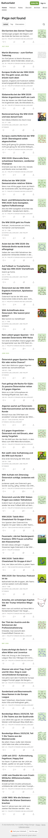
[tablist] (14, 24)
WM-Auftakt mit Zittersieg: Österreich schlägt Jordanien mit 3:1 (18, 478)
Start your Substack (19, 831)
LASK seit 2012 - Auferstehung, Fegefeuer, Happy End (17, 757)
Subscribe (34, 3)
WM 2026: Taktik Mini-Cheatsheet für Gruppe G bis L (17, 518)
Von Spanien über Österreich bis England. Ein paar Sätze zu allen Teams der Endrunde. (17, 523)
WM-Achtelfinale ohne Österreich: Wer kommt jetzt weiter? (16, 313)
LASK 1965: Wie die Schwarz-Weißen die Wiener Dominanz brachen (16, 800)
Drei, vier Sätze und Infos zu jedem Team (18, 564)
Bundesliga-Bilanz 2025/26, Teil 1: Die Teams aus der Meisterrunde (17, 736)
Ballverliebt (28, 39)
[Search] (43, 24)
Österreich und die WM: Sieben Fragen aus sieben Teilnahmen (17, 498)
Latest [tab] (5, 24)
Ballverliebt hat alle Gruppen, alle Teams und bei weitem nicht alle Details (18, 582)
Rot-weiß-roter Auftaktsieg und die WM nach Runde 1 (17, 454)
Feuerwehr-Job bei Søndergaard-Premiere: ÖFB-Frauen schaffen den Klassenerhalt (18, 539)
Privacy (38, 825)
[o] (42, 117)
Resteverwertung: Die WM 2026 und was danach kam (17, 115)
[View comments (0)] (14, 41)
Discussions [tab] (19, 24)
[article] (24, 36)
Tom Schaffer (13, 419)
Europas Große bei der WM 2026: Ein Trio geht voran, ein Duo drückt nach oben (18, 75)
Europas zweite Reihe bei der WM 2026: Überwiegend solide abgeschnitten (18, 139)
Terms (43, 825)
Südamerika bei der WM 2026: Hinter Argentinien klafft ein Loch (18, 95)
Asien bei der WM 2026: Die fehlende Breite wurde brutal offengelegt (16, 246)
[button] (4, 7)
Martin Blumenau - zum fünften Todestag (17, 54)
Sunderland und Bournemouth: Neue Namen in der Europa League (17, 694)
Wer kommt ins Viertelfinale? (13, 319)
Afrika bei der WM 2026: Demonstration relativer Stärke (17, 181)
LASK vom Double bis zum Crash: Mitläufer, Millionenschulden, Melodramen (18, 778)
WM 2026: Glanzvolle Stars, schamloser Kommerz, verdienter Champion (18, 161)
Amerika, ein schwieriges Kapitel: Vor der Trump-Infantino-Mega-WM (18, 603)
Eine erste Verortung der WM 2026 (16, 459)
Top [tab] (11, 24)
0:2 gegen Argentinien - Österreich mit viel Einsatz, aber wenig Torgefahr (17, 433)
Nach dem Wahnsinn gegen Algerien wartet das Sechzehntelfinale (16, 366)
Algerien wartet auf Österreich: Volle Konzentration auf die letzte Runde (18, 409)
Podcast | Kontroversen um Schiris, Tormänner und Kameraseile (16, 226)
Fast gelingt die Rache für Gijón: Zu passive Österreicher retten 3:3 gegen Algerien (17, 386)
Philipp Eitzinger (14, 39)
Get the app (33, 831)
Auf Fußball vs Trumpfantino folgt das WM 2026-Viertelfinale (18, 267)
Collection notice (24, 827)
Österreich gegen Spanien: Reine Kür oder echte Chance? (18, 360)
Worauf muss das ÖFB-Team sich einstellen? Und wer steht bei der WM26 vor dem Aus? (18, 415)
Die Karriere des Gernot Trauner (17, 31)
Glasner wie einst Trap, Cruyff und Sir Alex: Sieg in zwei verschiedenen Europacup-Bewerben (16, 672)
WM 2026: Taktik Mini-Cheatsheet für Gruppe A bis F (17, 559)
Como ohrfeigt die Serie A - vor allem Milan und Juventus (17, 651)
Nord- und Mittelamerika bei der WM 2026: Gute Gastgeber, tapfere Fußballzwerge (17, 203)
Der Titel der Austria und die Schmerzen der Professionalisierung (15, 625)
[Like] (3, 130)
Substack (14, 835)
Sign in (43, 3)
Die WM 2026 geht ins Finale (16, 222)
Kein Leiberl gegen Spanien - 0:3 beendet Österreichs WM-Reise (18, 336)
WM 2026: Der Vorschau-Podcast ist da (18, 577)
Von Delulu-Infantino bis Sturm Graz (16, 120)
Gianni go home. (8, 272)
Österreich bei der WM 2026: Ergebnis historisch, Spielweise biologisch (17, 291)
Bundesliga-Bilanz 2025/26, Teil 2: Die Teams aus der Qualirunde (18, 715)
